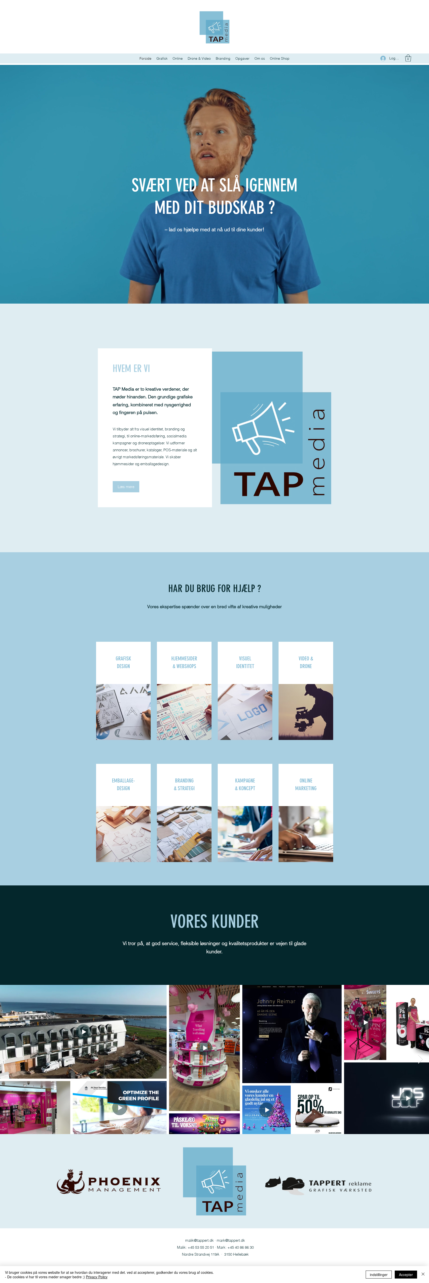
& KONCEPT (245, 788)
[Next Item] (420, 1059)
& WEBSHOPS (184, 666)
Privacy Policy (96, 1276)
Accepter (406, 1274)
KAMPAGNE (245, 780)
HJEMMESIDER (184, 658)
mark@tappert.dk (231, 1240)
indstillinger (379, 1274)
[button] (408, 58)
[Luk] (423, 1274)
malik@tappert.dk (199, 1240)
